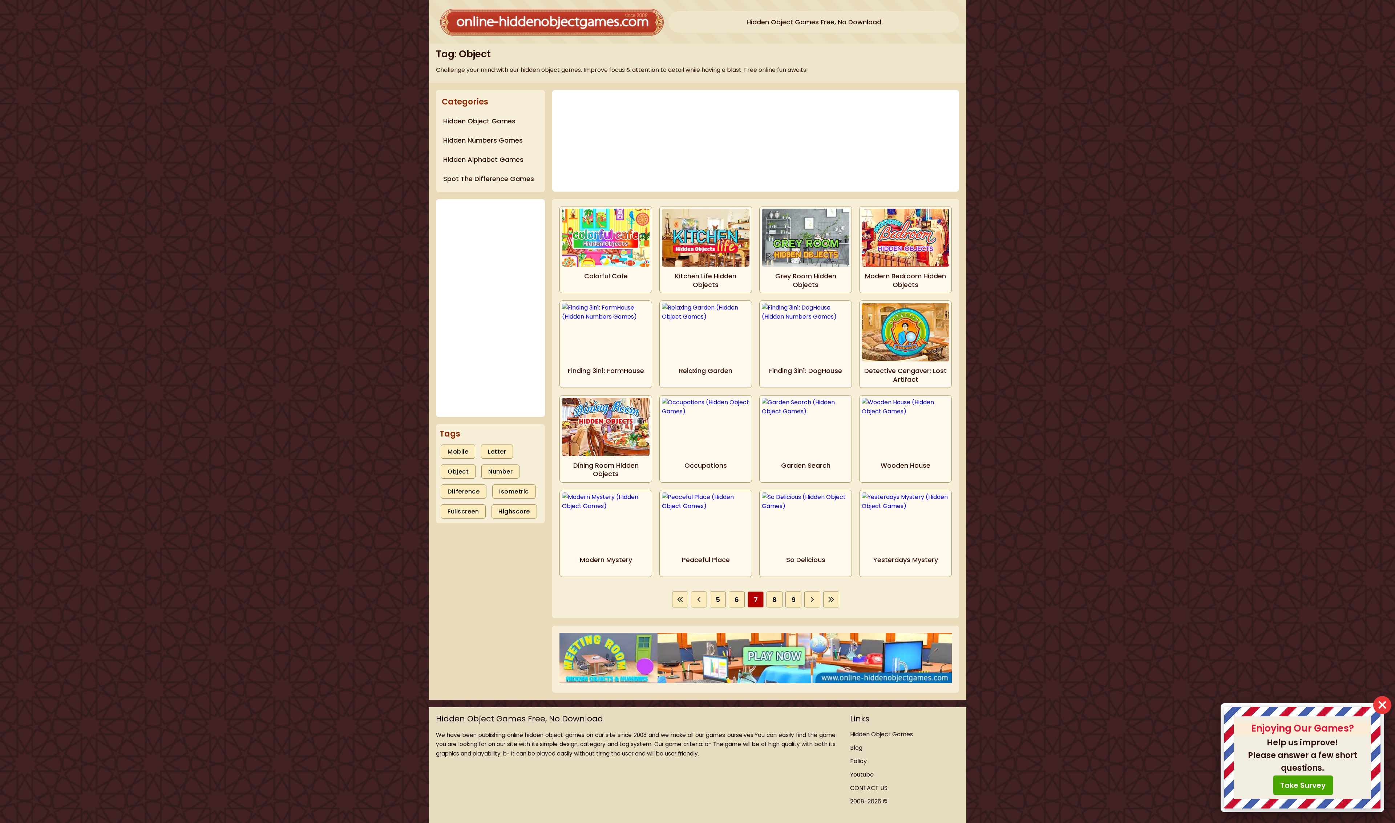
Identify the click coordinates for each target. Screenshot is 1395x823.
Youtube (862, 774)
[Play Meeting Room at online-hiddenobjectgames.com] (755, 659)
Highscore (514, 511)
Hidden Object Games (881, 734)
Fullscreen (463, 511)
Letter (497, 451)
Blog (856, 748)
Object (458, 471)
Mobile (458, 451)
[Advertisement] (490, 308)
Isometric (514, 491)
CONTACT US (868, 788)
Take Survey (1303, 785)
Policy (858, 761)
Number (500, 471)
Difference (464, 491)
